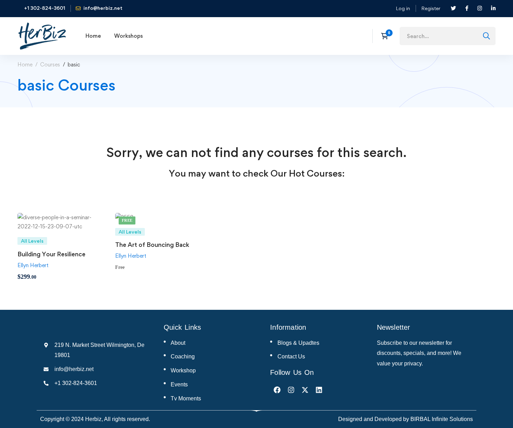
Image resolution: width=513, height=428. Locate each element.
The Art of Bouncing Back (152, 244)
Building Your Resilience (51, 254)
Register (430, 8)
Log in (403, 8)
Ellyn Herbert (33, 265)
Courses (50, 64)
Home (24, 64)
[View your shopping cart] (387, 36)
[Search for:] (448, 36)
